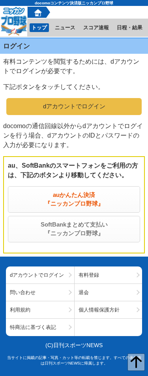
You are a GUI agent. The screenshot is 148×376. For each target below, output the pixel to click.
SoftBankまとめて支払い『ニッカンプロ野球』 (74, 229)
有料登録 (89, 275)
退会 (84, 292)
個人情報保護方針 (99, 310)
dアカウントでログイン (74, 106)
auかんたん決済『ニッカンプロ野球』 (74, 199)
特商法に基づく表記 (33, 327)
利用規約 (20, 310)
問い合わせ (23, 292)
